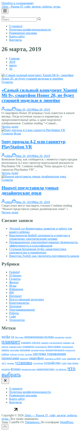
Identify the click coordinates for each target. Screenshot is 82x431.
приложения (67, 347)
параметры (59, 337)
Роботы (14, 313)
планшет (11, 342)
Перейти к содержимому (18, 3)
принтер (5, 350)
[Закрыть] (5, 381)
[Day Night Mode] (3, 16)
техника (10, 363)
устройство (52, 363)
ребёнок (5, 354)
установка (23, 362)
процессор (70, 350)
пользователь (41, 347)
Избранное (16, 289)
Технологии (17, 320)
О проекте (16, 26)
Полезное (15, 306)
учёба (64, 363)
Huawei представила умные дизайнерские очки (30, 190)
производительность (55, 350)
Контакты (15, 39)
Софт (12, 316)
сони (64, 359)
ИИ (11, 292)
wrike (6, 336)
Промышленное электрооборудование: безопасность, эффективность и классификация (43, 244)
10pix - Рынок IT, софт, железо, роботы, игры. (31, 6)
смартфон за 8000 (52, 359)
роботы (13, 354)
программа (25, 350)
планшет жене (15, 347)
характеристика (28, 369)
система (28, 354)
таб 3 (4, 363)
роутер (21, 354)
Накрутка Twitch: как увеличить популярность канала (44, 255)
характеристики (45, 369)
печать (68, 337)
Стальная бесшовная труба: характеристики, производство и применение (38, 250)
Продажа (19, 337)
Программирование (22, 309)
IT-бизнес (15, 275)
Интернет (15, 296)
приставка (14, 350)
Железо (13, 282)
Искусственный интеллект (26, 299)
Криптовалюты (19, 302)
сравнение (71, 358)
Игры (17, 133)
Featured (14, 272)
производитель (38, 350)
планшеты (28, 346)
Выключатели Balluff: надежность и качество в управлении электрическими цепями (39, 237)
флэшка (16, 369)
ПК (12, 337)
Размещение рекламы (23, 33)
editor (8, 109)
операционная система (39, 336)
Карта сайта (17, 36)
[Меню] (5, 11)
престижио (54, 346)
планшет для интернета (51, 343)
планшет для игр (30, 342)
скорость (24, 358)
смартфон (36, 358)
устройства (38, 363)
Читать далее (10, 126)
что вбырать (61, 369)
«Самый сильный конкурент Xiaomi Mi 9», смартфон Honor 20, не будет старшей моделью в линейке (39, 95)
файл (69, 363)
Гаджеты (7, 82)
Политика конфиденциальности (30, 29)
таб (78, 359)
